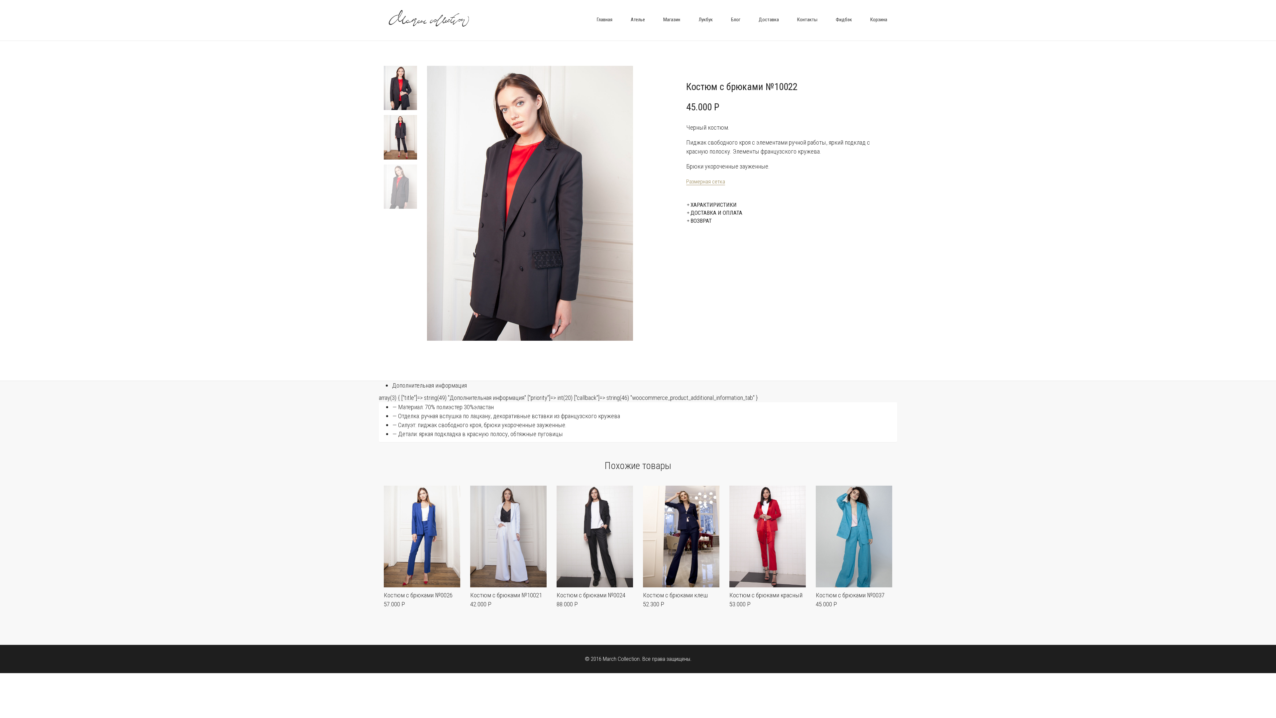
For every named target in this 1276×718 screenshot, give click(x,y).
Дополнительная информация (429, 385)
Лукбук (705, 20)
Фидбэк (844, 20)
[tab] (644, 385)
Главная (604, 20)
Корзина (878, 20)
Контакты (807, 20)
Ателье (638, 20)
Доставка (769, 20)
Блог (735, 20)
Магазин (671, 20)
